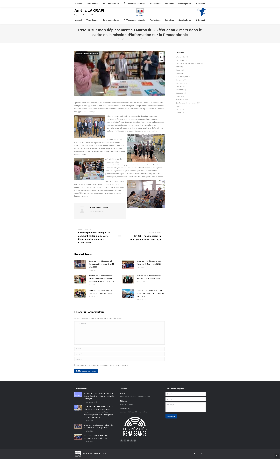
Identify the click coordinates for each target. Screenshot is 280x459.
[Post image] (80, 264)
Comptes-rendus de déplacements (87, 53)
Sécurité (178, 109)
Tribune (178, 113)
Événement (180, 80)
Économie (179, 70)
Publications (180, 100)
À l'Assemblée (181, 57)
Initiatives (179, 86)
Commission (180, 60)
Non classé (180, 93)
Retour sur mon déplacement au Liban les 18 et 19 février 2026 (148, 277)
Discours (179, 67)
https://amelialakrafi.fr (97, 211)
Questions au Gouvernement (186, 103)
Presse (178, 96)
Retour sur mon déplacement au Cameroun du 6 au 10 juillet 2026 (148, 262)
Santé (178, 106)
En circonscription (182, 77)
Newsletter (179, 90)
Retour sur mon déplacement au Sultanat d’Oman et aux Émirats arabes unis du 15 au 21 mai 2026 (101, 279)
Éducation (179, 73)
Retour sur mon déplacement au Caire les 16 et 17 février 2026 (101, 291)
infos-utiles (179, 83)
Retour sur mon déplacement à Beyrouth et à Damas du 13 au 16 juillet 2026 (101, 264)
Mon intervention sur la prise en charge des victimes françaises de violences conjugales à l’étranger (99, 396)
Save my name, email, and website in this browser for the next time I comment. (102, 365)
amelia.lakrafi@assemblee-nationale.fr (133, 412)
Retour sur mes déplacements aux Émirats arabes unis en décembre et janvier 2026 (150, 293)
